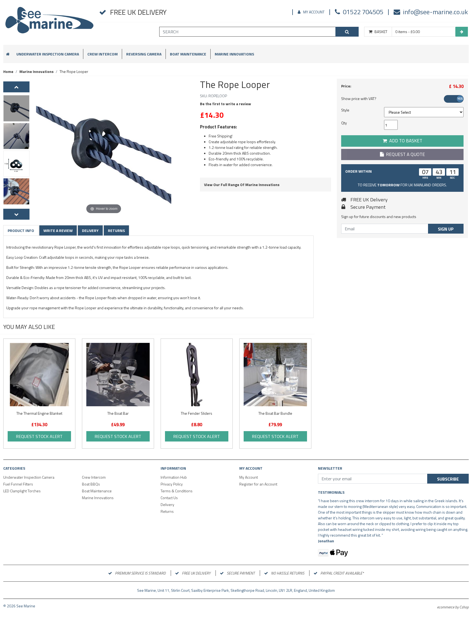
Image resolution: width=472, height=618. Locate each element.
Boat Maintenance (188, 54)
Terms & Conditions (177, 491)
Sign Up (446, 229)
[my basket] (461, 32)
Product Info (21, 230)
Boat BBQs (91, 484)
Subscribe (448, 479)
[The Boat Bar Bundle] (275, 374)
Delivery (90, 230)
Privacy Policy (172, 484)
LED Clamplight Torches (22, 491)
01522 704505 (363, 12)
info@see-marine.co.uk (435, 12)
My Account (313, 12)
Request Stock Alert (39, 436)
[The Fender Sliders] (196, 374)
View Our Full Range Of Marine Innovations (241, 184)
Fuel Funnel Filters (18, 484)
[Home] (49, 22)
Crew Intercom (102, 54)
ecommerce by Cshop (453, 607)
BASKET (380, 32)
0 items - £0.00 (407, 32)
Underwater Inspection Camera (47, 54)
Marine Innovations (234, 54)
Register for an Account (258, 484)
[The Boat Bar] (118, 374)
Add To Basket (404, 140)
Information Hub (174, 477)
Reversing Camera (143, 54)
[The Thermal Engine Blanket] (39, 374)
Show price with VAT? (358, 98)
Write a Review (58, 230)
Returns (116, 230)
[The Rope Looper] (16, 108)
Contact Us (169, 498)
